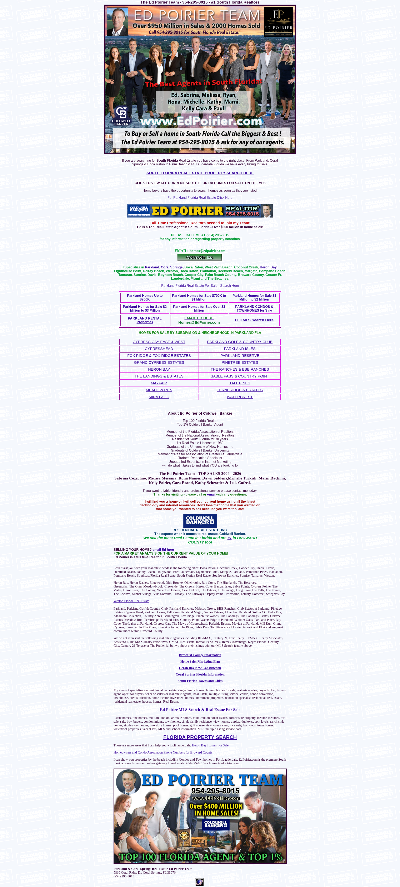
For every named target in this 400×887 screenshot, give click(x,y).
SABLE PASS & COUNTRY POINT (240, 376)
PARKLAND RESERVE (239, 356)
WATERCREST (240, 397)
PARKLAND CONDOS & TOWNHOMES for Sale (254, 308)
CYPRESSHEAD (159, 349)
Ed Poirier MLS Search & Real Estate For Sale (200, 709)
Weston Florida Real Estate (131, 601)
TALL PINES (239, 383)
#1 (230, 538)
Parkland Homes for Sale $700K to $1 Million (199, 297)
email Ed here (163, 549)
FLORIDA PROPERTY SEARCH (200, 737)
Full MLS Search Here (254, 320)
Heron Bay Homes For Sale (210, 745)
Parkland (152, 267)
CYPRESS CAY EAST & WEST (159, 342)
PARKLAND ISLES (240, 349)
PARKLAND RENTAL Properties (145, 320)
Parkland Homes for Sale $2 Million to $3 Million (145, 308)
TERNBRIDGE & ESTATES (240, 390)
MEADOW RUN (159, 390)
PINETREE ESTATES (240, 362)
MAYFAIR (159, 383)
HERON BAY (159, 369)
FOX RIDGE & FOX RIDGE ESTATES (159, 356)
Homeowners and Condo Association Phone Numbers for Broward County (163, 752)
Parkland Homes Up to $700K (145, 297)
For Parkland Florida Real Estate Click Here (200, 197)
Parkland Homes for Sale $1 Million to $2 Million (254, 297)
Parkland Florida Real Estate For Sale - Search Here (200, 285)
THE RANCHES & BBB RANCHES (240, 369)
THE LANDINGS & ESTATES (159, 376)
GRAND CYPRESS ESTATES (159, 362)
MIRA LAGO (159, 397)
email (211, 494)
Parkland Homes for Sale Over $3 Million (199, 308)
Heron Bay (268, 267)
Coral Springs (172, 267)
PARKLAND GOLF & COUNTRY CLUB (239, 342)
